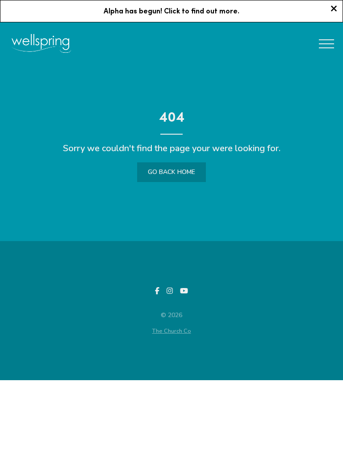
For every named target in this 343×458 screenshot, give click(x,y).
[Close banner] (334, 9)
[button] (326, 43)
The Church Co (171, 331)
